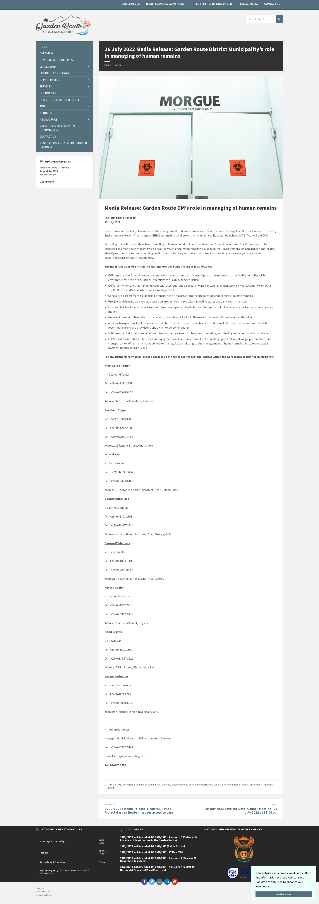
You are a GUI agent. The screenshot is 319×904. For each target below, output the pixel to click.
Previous (109, 804)
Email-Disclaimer (44, 894)
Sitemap (40, 888)
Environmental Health (200, 784)
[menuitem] (131, 3)
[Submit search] (279, 19)
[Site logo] (63, 34)
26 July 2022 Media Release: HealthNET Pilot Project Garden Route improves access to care (138, 811)
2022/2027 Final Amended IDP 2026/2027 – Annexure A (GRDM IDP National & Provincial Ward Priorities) (157, 868)
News (118, 65)
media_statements (252, 784)
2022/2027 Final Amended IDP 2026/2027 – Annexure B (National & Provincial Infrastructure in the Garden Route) (158, 838)
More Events (47, 182)
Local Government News (227, 784)
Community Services (159, 784)
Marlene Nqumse (135, 784)
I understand (283, 894)
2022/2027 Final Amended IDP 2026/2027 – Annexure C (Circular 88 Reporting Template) (158, 859)
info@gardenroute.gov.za (130, 756)
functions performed (260, 231)
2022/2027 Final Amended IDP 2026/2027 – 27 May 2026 (151, 852)
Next (274, 804)
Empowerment (179, 784)
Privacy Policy (42, 891)
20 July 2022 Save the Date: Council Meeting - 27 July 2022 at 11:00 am (241, 811)
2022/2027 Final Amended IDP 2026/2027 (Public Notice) (152, 846)
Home (107, 65)
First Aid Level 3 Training (54, 167)
